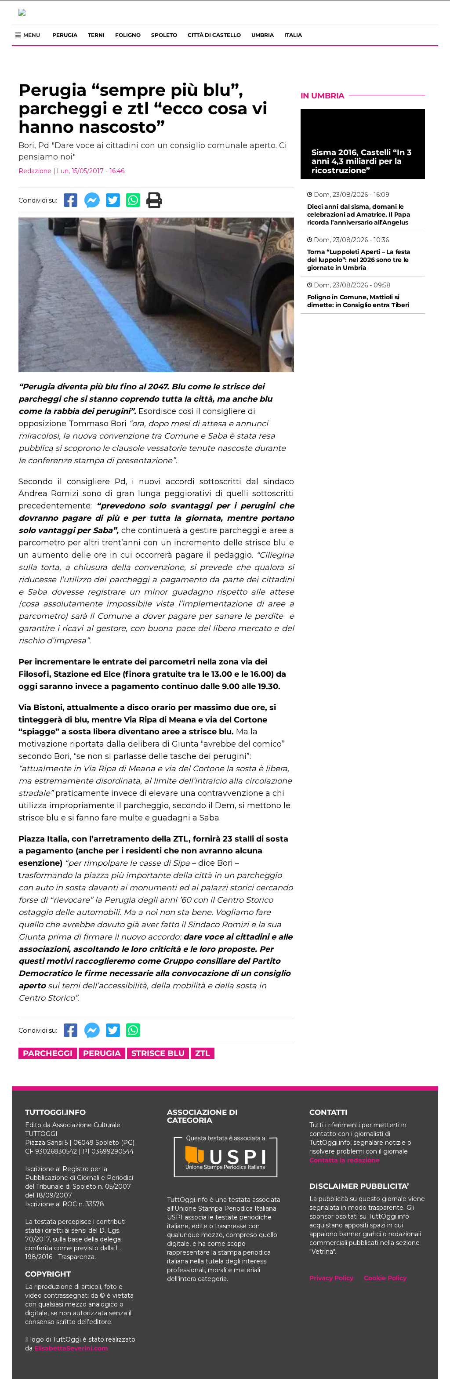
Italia (293, 35)
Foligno (128, 35)
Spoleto (164, 35)
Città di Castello (214, 35)
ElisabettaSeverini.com (71, 1348)
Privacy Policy (331, 1278)
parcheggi (48, 1053)
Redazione (34, 170)
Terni (96, 35)
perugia (102, 1053)
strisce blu (158, 1053)
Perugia (64, 35)
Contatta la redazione (344, 1160)
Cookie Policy (385, 1278)
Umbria (262, 35)
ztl (202, 1053)
